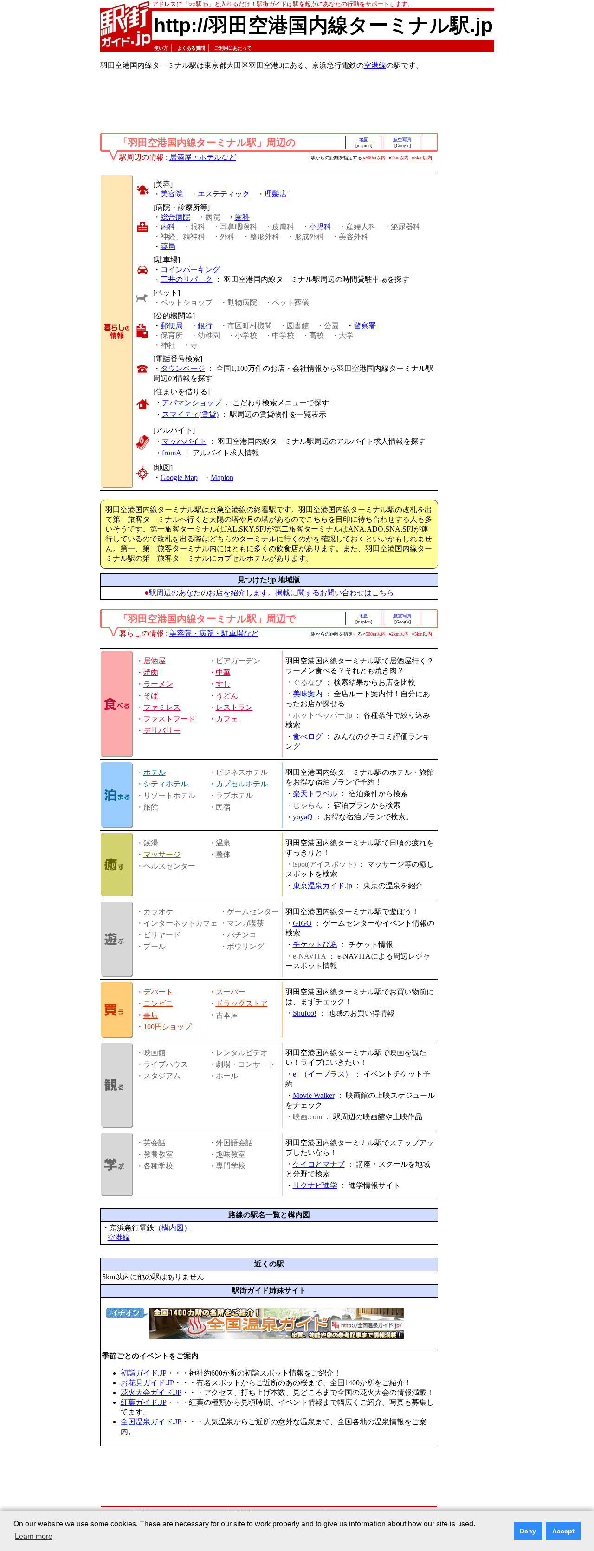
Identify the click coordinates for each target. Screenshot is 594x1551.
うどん (227, 696)
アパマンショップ (191, 403)
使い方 (161, 48)
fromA (171, 453)
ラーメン (158, 684)
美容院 (172, 194)
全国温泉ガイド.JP (151, 1422)
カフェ (227, 719)
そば (150, 696)
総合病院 (175, 217)
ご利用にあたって (233, 48)
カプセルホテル (242, 784)
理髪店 (276, 194)
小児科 (320, 227)
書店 (150, 1015)
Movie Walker (314, 1095)
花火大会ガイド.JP (151, 1392)
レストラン (234, 707)
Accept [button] (563, 1531)
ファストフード (169, 719)
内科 (168, 227)
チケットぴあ (315, 944)
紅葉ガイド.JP (144, 1402)
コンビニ (158, 1003)
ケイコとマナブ (319, 1164)
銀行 (205, 326)
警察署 (365, 326)
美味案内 (308, 694)
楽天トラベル (315, 794)
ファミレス (162, 707)
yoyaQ (303, 817)
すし (223, 684)
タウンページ (183, 368)
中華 (223, 672)
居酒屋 (154, 661)
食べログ (308, 736)
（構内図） (172, 1228)
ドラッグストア (242, 1003)
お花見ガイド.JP (147, 1383)
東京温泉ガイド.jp (322, 885)
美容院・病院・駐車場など (213, 633)
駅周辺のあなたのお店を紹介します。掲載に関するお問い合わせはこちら (271, 593)
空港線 (375, 65)
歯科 (242, 217)
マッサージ (162, 854)
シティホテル (165, 784)
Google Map (179, 477)
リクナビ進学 (315, 1185)
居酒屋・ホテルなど (202, 157)
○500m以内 (374, 157)
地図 (363, 139)
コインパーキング (190, 269)
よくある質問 (191, 48)
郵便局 (172, 326)
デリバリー (162, 730)
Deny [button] (528, 1531)
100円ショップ (167, 1027)
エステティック (224, 194)
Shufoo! (304, 1013)
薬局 (168, 246)
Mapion (222, 477)
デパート (158, 992)
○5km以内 (422, 157)
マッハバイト (184, 441)
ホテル (154, 772)
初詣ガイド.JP (144, 1373)
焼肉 (150, 672)
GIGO (302, 923)
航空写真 (402, 139)
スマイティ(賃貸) (190, 414)
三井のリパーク (187, 279)
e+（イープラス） (322, 1074)
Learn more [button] (33, 1536)
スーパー (230, 992)
